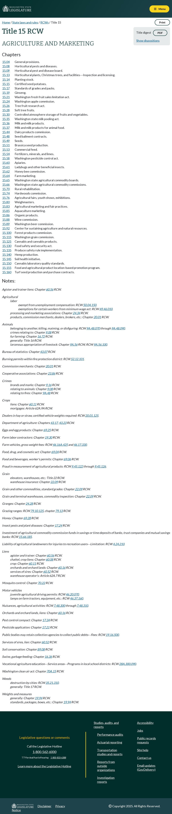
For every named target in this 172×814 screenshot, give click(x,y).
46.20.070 (72, 594)
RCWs (44, 22)
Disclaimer (44, 806)
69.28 (27, 518)
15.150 (6, 263)
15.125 (6, 241)
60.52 (47, 571)
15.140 (6, 254)
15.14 (6, 79)
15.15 (6, 84)
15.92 (6, 228)
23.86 (51, 373)
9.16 (48, 385)
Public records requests (146, 740)
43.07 (43, 352)
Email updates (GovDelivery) (146, 767)
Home (6, 22)
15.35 (6, 119)
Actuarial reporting (109, 742)
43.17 (54, 423)
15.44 (6, 132)
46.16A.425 (60, 444)
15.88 (6, 219)
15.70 (6, 189)
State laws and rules (25, 22)
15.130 (6, 246)
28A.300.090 (127, 664)
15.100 (6, 233)
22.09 (54, 482)
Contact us (144, 758)
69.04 (55, 452)
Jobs (140, 730)
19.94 (38, 698)
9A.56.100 (100, 344)
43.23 (62, 423)
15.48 (6, 136)
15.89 (6, 224)
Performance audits (110, 734)
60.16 (61, 567)
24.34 (76, 313)
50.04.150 (89, 305)
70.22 (41, 583)
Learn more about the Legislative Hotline (44, 766)
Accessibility (145, 723)
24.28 (29, 503)
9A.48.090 (118, 328)
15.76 (6, 198)
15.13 (6, 75)
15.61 (6, 167)
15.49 (6, 141)
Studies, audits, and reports (106, 725)
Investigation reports (106, 780)
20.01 (97, 317)
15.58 (6, 158)
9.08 (48, 332)
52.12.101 (77, 359)
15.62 (6, 171)
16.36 (48, 656)
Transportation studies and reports (109, 752)
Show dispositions (148, 40)
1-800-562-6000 (44, 752)
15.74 (6, 193)
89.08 (41, 649)
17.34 (46, 620)
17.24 (58, 525)
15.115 (6, 237)
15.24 (6, 101)
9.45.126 (100, 466)
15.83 (6, 206)
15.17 (6, 88)
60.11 (32, 404)
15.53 (6, 149)
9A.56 (73, 344)
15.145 (6, 259)
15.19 (6, 92)
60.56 (49, 289)
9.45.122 (77, 466)
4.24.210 (118, 544)
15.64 (6, 176)
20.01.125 (91, 415)
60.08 (49, 559)
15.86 (6, 215)
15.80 (6, 202)
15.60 (6, 162)
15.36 (6, 123)
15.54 (6, 154)
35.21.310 (52, 683)
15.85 (6, 211)
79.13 (59, 511)
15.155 (6, 268)
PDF (160, 32)
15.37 (6, 127)
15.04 (6, 62)
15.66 (6, 184)
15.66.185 (25, 537)
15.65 (6, 180)
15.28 (6, 110)
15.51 (6, 145)
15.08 (6, 66)
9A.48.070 (93, 328)
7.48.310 (82, 605)
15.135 (6, 250)
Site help (142, 750)
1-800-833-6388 (58, 757)
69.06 (67, 459)
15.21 (6, 97)
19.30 (48, 437)
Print (162, 22)
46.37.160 (76, 598)
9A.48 (46, 393)
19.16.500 (112, 635)
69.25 (47, 430)
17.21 (45, 627)
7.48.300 (59, 605)
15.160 (6, 272)
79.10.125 (37, 511)
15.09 (6, 70)
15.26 (6, 106)
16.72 (41, 336)
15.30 (6, 114)
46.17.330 (80, 444)
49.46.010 (105, 309)
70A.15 (51, 671)
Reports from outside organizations (106, 766)
